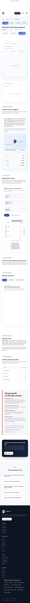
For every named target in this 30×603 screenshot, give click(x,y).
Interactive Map (5, 557)
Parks (3, 547)
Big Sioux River (7, 379)
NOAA (7, 600)
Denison (5, 373)
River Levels (4, 530)
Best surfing (7, 592)
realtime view (22, 128)
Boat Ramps (4, 545)
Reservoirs (4, 529)
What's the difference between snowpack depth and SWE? (13, 487)
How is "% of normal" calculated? (11, 492)
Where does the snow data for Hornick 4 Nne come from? (14, 476)
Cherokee (6, 376)
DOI (14, 600)
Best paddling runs (20, 587)
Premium (4, 571)
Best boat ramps (8, 587)
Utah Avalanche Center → (10, 431)
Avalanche (4, 532)
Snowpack (4, 525)
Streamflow (4, 527)
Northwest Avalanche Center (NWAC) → (12, 429)
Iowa (12, 19)
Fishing (3, 542)
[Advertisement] (15, 6)
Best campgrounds (19, 582)
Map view (22, 33)
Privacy (3, 575)
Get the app (9, 453)
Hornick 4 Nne (6, 370)
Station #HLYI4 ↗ (18, 29)
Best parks (7, 585)
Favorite (5, 33)
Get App (17, 13)
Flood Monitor (4, 562)
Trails (3, 549)
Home (3, 19)
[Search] (22, 13)
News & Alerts (4, 558)
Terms (3, 573)
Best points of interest (10, 590)
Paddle (3, 540)
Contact (3, 577)
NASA (12, 600)
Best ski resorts (8, 582)
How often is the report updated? (12, 481)
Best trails (20, 590)
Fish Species (4, 560)
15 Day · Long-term (15, 215)
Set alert (14, 33)
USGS (5, 600)
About (3, 570)
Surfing (3, 550)
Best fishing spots (16, 585)
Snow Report (8, 19)
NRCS (10, 600)
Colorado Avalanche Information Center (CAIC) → (14, 427)
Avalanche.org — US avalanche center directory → (14, 425)
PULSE (20, 181)
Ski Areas (4, 538)
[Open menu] (26, 13)
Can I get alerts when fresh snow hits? (13, 497)
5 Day (7, 215)
